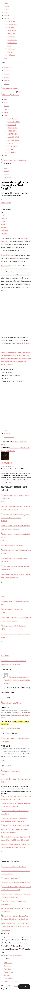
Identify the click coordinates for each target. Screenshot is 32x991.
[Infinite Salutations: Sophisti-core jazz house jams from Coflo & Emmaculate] (16, 518)
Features (7, 9)
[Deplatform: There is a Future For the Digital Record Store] (16, 904)
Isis (2, 261)
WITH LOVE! (6, 746)
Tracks (6, 6)
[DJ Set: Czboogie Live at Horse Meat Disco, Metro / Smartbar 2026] (15, 825)
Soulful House (12, 43)
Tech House (12, 49)
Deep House (12, 30)
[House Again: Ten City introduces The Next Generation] (16, 550)
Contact (7, 975)
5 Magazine (8, 963)
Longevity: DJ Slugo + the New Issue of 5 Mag (15, 882)
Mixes (6, 12)
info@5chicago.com (15, 955)
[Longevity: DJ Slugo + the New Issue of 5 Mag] (10, 771)
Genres (6, 18)
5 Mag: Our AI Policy (11, 981)
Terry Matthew (6, 203)
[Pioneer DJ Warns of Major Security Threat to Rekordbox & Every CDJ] (16, 799)
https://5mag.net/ (7, 466)
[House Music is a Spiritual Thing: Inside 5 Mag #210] (10, 593)
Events (6, 15)
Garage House (12, 40)
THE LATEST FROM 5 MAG (11, 861)
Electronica (11, 37)
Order (3, 760)
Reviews (4, 521)
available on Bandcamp (23, 343)
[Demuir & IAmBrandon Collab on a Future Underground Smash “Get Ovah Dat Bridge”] (16, 919)
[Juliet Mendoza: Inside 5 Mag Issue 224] (16, 537)
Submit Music (7, 80)
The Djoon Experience (9, 437)
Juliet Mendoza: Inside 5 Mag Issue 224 (12, 545)
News (6, 3)
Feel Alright (5, 266)
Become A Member (8, 70)
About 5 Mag (7, 77)
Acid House (11, 21)
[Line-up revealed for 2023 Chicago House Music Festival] (13, 626)
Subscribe (7, 966)
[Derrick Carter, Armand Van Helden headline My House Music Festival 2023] (11, 610)
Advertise (6, 74)
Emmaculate (5, 255)
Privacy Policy (8, 978)
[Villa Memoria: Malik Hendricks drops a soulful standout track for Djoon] (15, 566)
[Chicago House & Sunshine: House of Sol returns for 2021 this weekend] (10, 653)
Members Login (7, 67)
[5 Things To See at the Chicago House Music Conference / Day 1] (13, 867)
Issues (3, 540)
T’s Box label (15, 258)
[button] (24, 986)
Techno (10, 52)
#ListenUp (6, 171)
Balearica (11, 27)
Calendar (5, 656)
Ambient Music (13, 24)
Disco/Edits (11, 34)
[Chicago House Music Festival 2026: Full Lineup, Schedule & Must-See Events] (16, 498)
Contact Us (6, 84)
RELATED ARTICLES (8, 487)
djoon (5, 430)
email (10, 482)
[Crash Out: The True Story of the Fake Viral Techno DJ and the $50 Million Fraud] (16, 840)
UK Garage (11, 55)
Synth (9, 46)
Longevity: (5, 707)
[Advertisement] (16, 404)
